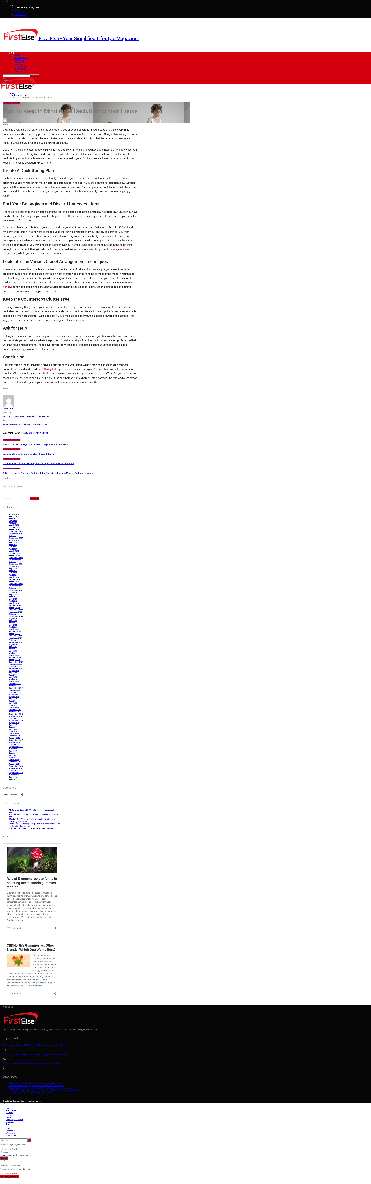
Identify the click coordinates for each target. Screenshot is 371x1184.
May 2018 (13, 729)
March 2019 (14, 707)
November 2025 (15, 534)
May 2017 (13, 755)
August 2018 (14, 723)
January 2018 (14, 738)
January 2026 (14, 529)
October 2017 (14, 744)
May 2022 (13, 625)
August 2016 (14, 775)
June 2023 (13, 597)
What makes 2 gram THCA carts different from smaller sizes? (35, 1045)
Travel (18, 71)
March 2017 (14, 760)
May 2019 (13, 703)
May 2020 (13, 677)
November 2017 (15, 742)
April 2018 (13, 731)
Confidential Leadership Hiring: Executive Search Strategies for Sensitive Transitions (45, 1090)
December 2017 (16, 740)
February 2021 (15, 657)
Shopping (19, 69)
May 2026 (13, 521)
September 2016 (16, 773)
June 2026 (13, 518)
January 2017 (14, 764)
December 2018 (16, 714)
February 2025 (15, 553)
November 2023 (15, 586)
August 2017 (14, 749)
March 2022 (14, 629)
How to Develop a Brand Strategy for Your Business (25, 424)
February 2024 (15, 579)
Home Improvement (24, 67)
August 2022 (14, 618)
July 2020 (13, 673)
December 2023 (16, 584)
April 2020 (13, 679)
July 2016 (13, 777)
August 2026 (14, 514)
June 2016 (13, 779)
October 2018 (14, 718)
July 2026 (13, 516)
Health (18, 64)
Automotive (20, 57)
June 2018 (13, 727)
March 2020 (14, 681)
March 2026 (14, 525)
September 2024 (16, 564)
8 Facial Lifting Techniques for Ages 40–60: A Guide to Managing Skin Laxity (41, 1088)
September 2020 (16, 668)
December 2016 (16, 766)
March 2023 (14, 603)
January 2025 (14, 555)
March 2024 (14, 577)
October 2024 (14, 562)
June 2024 (13, 571)
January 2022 (14, 634)
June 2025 (13, 544)
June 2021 (13, 649)
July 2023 (13, 594)
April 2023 (13, 601)
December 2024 (16, 558)
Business (19, 60)
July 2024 (13, 568)
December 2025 (16, 531)
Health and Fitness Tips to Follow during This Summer (26, 416)
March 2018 (14, 733)
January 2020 (14, 686)
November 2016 (15, 768)
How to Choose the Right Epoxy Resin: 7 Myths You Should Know (36, 1054)
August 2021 (14, 644)
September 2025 (16, 538)
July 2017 (13, 751)
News (17, 55)
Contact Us (19, 12)
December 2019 (16, 688)
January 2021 (14, 660)
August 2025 (14, 540)
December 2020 (16, 662)
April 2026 (13, 523)
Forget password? (7, 1155)
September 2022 (16, 616)
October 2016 (14, 770)
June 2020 (13, 675)
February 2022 (15, 631)
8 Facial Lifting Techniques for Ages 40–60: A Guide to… (32, 1063)
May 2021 (13, 651)
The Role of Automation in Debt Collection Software (31, 828)
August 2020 (14, 670)
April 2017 (13, 757)
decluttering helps (48, 369)
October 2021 (14, 640)
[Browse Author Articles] (8, 406)
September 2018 (16, 720)
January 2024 (14, 581)
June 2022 (13, 623)
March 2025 (14, 551)
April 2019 (13, 705)
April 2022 (13, 627)
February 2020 (15, 684)
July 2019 (13, 699)
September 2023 (16, 590)
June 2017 (13, 753)
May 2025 (13, 547)
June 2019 (13, 701)
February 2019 (15, 710)
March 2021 (14, 655)
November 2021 (15, 638)
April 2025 (13, 549)
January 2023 (14, 607)
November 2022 (15, 612)
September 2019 (16, 694)
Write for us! (20, 14)
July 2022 (13, 621)
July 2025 (13, 542)
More (11, 5)
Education (19, 62)
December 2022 (16, 610)
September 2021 (16, 642)
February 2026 (15, 527)
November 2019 (15, 690)
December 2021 (16, 636)
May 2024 (13, 573)
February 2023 (15, 605)
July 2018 (13, 725)
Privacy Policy (20, 17)
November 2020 (15, 664)
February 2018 (15, 736)
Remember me (25, 1155)
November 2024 (15, 560)
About (17, 10)
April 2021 (13, 653)
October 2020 (14, 666)
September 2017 (16, 747)
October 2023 (14, 588)
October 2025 (14, 536)
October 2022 (14, 614)
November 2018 (15, 716)
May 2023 (13, 599)
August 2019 (14, 697)
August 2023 (14, 592)
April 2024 (13, 575)
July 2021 (13, 647)
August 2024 (14, 566)
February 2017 (15, 762)
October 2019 (14, 692)
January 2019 (14, 712)
